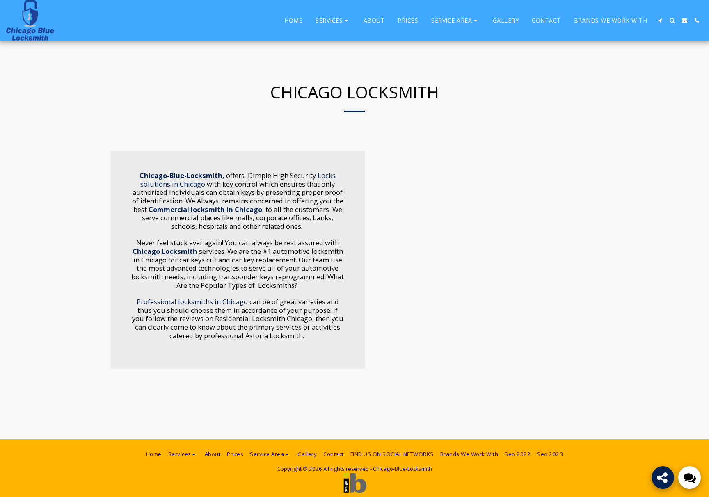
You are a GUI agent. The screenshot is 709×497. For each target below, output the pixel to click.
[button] (333, 20)
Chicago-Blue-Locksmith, (182, 175)
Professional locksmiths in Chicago (192, 301)
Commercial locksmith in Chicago (205, 209)
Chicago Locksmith (165, 251)
